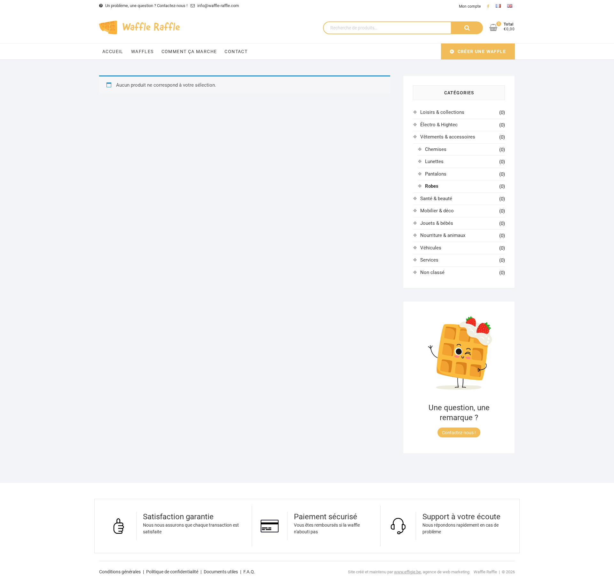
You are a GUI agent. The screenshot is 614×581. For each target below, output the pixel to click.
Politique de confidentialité (172, 571)
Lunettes (434, 161)
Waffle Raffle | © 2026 (494, 571)
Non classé (432, 272)
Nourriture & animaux (442, 235)
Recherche (467, 27)
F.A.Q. (249, 571)
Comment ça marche (189, 51)
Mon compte (470, 6)
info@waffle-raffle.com (217, 5)
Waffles (142, 51)
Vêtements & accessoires (447, 137)
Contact (236, 51)
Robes (431, 186)
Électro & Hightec (439, 125)
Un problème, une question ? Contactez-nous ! (145, 5)
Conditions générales (120, 571)
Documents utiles (221, 571)
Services (429, 260)
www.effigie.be (407, 571)
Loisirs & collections (442, 112)
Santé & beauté (436, 198)
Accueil (112, 51)
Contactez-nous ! (459, 432)
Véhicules (430, 248)
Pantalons (435, 174)
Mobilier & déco (437, 211)
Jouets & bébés (436, 223)
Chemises (435, 149)
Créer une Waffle (482, 51)
